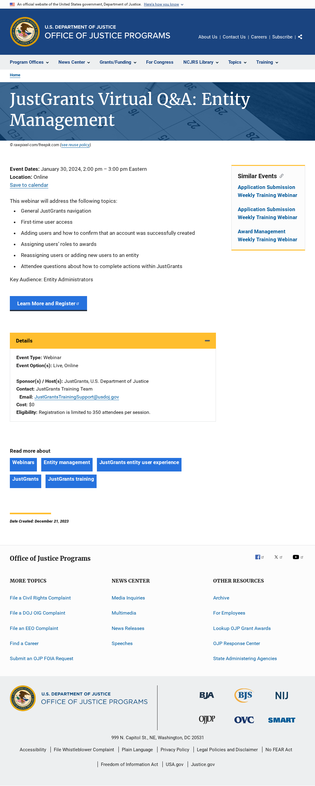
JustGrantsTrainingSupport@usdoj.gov (76, 397)
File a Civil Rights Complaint (40, 598)
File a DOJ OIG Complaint (37, 613)
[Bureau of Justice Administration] (207, 700)
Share (305, 41)
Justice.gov (203, 764)
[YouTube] (299, 561)
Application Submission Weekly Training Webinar (267, 191)
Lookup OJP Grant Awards (242, 628)
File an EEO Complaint (34, 628)
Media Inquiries (128, 598)
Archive (221, 598)
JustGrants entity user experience (139, 462)
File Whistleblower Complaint (84, 749)
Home (15, 75)
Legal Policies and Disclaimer (227, 749)
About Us (207, 37)
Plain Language (137, 749)
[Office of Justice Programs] (25, 32)
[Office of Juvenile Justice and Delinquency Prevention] (207, 725)
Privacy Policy (175, 749)
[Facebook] (262, 561)
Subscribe (282, 37)
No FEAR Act (278, 749)
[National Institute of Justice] (282, 700)
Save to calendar (29, 185)
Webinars (23, 462)
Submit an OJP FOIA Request (41, 658)
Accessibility (33, 749)
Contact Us (234, 37)
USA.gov (174, 764)
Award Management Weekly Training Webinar (267, 235)
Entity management (67, 462)
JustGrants (25, 479)
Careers (259, 37)
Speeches (122, 643)
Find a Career (24, 643)
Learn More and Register (46, 303)
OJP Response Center (236, 643)
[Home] (107, 31)
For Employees (229, 613)
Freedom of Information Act (129, 764)
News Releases (128, 628)
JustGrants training (71, 479)
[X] (280, 561)
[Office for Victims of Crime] (244, 724)
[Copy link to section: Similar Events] (280, 175)
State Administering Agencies (245, 658)
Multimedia (124, 613)
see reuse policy (75, 144)
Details (24, 341)
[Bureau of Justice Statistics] (244, 704)
